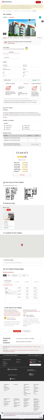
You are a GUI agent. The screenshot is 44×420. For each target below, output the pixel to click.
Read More (5, 117)
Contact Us (18, 359)
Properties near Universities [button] (26, 403)
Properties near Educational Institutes (27, 400)
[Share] (40, 17)
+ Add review (22, 174)
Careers (4, 365)
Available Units (16, 37)
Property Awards (31, 370)
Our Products (5, 363)
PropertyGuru (6, 384)
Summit (12, 375)
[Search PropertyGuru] (40, 364)
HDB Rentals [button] (36, 387)
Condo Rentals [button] (36, 388)
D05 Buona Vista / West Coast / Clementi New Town (37, 405)
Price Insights (27, 37)
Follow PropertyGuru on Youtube (36, 355)
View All (15, 185)
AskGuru (5, 386)
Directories (16, 384)
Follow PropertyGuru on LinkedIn (37, 355)
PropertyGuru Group (7, 359)
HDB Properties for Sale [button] (27, 388)
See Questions (27, 331)
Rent (9, 209)
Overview (5, 37)
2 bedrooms (15, 275)
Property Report (31, 374)
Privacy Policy (14, 414)
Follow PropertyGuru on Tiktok (40, 355)
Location (22, 37)
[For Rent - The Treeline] (8, 216)
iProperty (12, 379)
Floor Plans (10, 37)
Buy (4, 275)
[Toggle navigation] (42, 2)
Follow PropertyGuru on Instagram (34, 355)
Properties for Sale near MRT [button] (17, 403)
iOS (17, 355)
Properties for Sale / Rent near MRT (17, 400)
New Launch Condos (7, 401)
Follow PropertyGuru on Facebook (32, 355)
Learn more (35, 100)
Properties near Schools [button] (26, 406)
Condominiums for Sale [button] (27, 390)
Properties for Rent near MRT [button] (17, 406)
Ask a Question (17, 331)
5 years (24, 275)
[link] (22, 42)
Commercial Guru (12, 369)
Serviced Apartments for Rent (36, 391)
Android (13, 355)
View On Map (26, 83)
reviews (23, 159)
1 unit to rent (6, 57)
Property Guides (6, 387)
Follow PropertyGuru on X (39, 355)
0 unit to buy (6, 54)
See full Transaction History (8, 272)
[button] (22, 245)
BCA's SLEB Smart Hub (30, 102)
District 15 (36, 112)
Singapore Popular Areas (36, 399)
